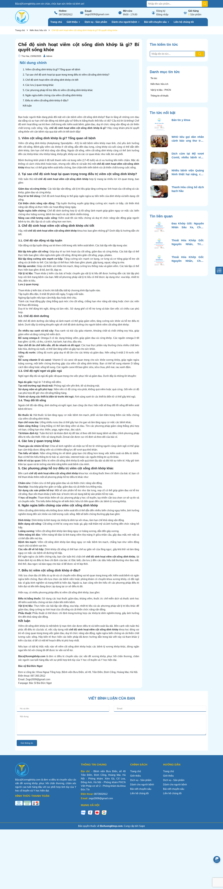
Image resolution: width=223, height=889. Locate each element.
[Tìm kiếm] (205, 4)
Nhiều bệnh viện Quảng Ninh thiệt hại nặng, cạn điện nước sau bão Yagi (188, 172)
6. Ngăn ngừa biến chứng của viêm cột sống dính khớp (52, 95)
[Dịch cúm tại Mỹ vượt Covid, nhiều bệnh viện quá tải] (159, 158)
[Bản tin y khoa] (159, 124)
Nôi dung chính (33, 63)
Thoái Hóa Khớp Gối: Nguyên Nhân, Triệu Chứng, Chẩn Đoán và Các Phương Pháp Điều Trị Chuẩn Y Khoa (188, 242)
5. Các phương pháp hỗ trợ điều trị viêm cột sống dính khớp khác (58, 90)
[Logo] (22, 16)
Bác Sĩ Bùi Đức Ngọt (40, 683)
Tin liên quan (161, 216)
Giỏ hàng (193, 11)
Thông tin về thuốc (159, 95)
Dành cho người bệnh (125, 22)
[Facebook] (90, 812)
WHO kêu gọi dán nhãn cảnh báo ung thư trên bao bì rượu (188, 139)
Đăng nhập (162, 14)
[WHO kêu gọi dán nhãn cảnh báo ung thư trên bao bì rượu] (159, 141)
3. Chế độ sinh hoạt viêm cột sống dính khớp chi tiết (50, 80)
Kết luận (27, 105)
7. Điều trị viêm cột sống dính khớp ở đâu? (45, 100)
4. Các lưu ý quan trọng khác (38, 85)
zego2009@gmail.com (97, 14)
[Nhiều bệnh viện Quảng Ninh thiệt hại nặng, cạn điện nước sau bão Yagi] (159, 175)
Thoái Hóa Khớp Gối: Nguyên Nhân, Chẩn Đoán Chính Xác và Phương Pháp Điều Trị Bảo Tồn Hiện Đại (188, 259)
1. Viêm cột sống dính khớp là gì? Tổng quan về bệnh (51, 69)
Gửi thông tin (27, 743)
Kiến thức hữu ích (159, 84)
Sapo (142, 826)
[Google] (104, 812)
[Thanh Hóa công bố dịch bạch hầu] (159, 191)
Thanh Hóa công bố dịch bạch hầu (188, 189)
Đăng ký (160, 11)
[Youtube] (97, 812)
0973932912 (66, 14)
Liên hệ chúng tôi (184, 22)
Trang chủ (56, 22)
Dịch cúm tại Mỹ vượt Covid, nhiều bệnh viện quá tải (188, 155)
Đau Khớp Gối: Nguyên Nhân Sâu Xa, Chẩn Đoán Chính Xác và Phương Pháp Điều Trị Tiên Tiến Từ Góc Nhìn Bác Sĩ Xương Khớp (188, 225)
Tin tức (153, 78)
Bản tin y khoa (181, 120)
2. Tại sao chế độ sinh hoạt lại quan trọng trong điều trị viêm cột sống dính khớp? (66, 74)
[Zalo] (83, 812)
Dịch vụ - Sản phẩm (96, 22)
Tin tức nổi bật (162, 113)
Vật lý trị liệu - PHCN (160, 90)
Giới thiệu (72, 22)
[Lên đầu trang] (217, 871)
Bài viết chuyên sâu (155, 22)
